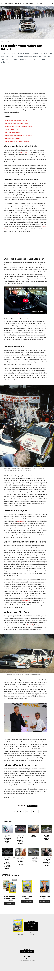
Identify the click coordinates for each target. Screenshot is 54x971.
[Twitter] (29, 958)
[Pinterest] (30, 811)
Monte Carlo (21, 521)
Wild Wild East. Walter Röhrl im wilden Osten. (46, 862)
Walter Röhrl (24, 152)
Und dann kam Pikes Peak (13, 138)
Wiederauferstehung (9, 857)
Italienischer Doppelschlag (21, 835)
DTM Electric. (33, 836)
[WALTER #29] (27, 886)
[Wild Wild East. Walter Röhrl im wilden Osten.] (46, 852)
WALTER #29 (27, 896)
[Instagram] (24, 958)
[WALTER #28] (44, 886)
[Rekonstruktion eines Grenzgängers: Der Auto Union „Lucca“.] (7, 852)
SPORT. (8, 41)
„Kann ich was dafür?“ (12, 129)
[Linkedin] (33, 811)
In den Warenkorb (9, 903)
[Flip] (27, 811)
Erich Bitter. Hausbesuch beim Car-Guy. (20, 862)
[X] (23, 811)
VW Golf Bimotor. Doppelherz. (46, 837)
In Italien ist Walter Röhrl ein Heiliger (17, 141)
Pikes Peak (30, 625)
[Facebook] (20, 811)
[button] (49, 3)
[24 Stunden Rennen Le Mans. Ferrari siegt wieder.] (20, 829)
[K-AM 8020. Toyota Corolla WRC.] (7, 829)
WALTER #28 (44, 896)
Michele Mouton (27, 600)
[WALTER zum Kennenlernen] (9, 886)
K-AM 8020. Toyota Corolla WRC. (7, 840)
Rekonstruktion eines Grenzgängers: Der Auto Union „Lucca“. (7, 863)
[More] (39, 811)
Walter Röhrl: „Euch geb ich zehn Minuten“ (18, 126)
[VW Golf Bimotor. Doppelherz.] (46, 829)
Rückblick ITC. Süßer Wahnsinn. (33, 861)
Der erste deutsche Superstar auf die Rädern (18, 135)
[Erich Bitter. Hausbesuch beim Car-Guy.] (20, 852)
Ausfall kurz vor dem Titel (7, 836)
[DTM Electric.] (33, 829)
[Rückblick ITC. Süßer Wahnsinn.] (33, 852)
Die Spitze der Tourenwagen (34, 858)
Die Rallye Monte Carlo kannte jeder (16, 123)
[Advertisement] (27, 78)
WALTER (27, 956)
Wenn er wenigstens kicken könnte (16, 120)
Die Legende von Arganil (12, 132)
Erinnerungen (47, 857)
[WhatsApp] (17, 811)
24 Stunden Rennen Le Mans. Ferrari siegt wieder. (20, 840)
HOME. (2, 41)
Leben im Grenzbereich (20, 858)
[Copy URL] (36, 811)
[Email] (14, 811)
